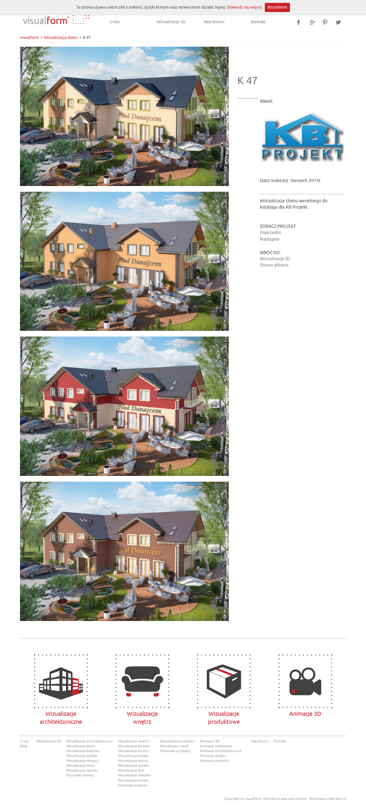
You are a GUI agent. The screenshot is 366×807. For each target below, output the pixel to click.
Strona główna (274, 265)
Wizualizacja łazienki (134, 746)
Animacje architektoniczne (221, 751)
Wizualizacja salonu (133, 760)
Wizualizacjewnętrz (142, 681)
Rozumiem (277, 7)
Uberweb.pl (337, 798)
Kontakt (258, 21)
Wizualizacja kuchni (133, 751)
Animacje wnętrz (213, 755)
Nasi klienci (214, 21)
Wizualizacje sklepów (134, 775)
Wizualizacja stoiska (133, 780)
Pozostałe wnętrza (132, 785)
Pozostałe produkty (175, 751)
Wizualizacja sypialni (133, 765)
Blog (23, 746)
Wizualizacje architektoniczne (61, 681)
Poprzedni (270, 233)
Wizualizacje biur (131, 770)
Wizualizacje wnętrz (133, 741)
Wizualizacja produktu (177, 741)
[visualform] (56, 15)
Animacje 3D (305, 681)
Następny (269, 239)
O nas (115, 21)
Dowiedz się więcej (244, 7)
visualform (29, 37)
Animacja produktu (214, 760)
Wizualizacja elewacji (82, 760)
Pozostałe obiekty (80, 775)
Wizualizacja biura (80, 765)
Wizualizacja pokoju (133, 755)
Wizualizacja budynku (83, 751)
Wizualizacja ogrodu (82, 770)
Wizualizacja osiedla (81, 755)
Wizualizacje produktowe (223, 681)
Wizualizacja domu (61, 37)
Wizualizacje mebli (174, 746)
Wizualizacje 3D (171, 21)
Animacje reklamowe (216, 746)
